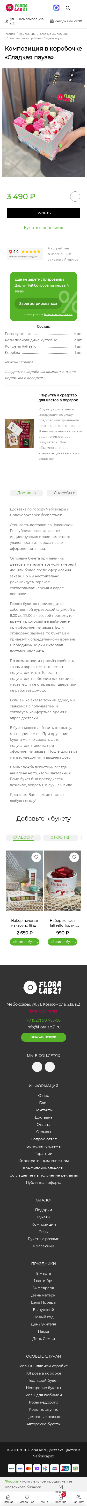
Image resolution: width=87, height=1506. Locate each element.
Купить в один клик (43, 227)
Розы (44, 1231)
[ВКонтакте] (46, 8)
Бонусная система (43, 1146)
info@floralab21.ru (44, 1027)
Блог (43, 1102)
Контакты (44, 1110)
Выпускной (43, 1309)
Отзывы (43, 1131)
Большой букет (43, 1380)
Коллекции (43, 1246)
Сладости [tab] (23, 837)
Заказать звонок (43, 1037)
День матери (43, 1295)
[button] (75, 892)
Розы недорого (43, 1402)
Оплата (44, 1124)
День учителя (43, 1324)
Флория (12, 1481)
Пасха (43, 1331)
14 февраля (43, 1288)
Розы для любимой (43, 1395)
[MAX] (56, 8)
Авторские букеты (43, 1424)
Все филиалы (43, 1011)
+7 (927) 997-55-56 (44, 1020)
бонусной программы (58, 314)
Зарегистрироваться (38, 303)
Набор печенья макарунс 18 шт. (24, 923)
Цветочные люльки (44, 1416)
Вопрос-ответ (44, 1139)
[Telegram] (36, 8)
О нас (43, 1095)
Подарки (43, 1210)
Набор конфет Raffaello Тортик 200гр (63, 923)
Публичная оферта (43, 1182)
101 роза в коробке (43, 1373)
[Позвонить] (79, 8)
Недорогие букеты (43, 1387)
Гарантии (43, 1153)
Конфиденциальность (43, 1168)
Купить (43, 213)
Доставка (26, 493)
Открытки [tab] (61, 837)
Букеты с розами (43, 1239)
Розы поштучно (43, 1409)
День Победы (43, 1302)
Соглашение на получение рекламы (43, 1175)
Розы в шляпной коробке (43, 1366)
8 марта (43, 1273)
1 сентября (43, 1280)
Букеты (43, 1217)
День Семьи (43, 1338)
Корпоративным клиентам (43, 1160)
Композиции (43, 1224)
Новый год (43, 1317)
